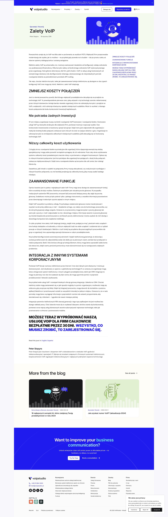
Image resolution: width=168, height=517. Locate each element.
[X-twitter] (37, 490)
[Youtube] (41, 490)
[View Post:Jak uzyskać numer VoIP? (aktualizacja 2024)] (112, 393)
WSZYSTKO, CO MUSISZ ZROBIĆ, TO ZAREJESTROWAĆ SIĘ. (66, 327)
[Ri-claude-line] (31, 502)
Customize (134, 510)
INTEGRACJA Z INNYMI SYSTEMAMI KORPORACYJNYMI (125, 64)
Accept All (157, 510)
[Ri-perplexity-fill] (41, 502)
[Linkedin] (30, 490)
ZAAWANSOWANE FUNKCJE (122, 60)
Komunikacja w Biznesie (39, 410)
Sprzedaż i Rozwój (37, 27)
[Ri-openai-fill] (36, 502)
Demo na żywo (108, 3)
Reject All (145, 510)
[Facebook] (34, 490)
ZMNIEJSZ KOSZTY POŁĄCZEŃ (123, 57)
